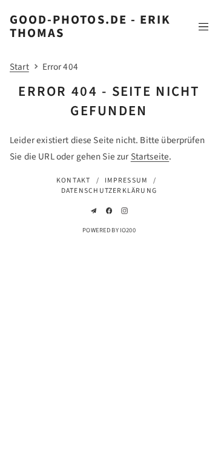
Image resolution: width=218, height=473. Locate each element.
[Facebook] (109, 210)
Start (19, 66)
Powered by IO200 (108, 230)
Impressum (126, 180)
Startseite (150, 156)
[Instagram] (124, 210)
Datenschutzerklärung (109, 191)
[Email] (93, 210)
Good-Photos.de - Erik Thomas (90, 26)
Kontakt (73, 180)
